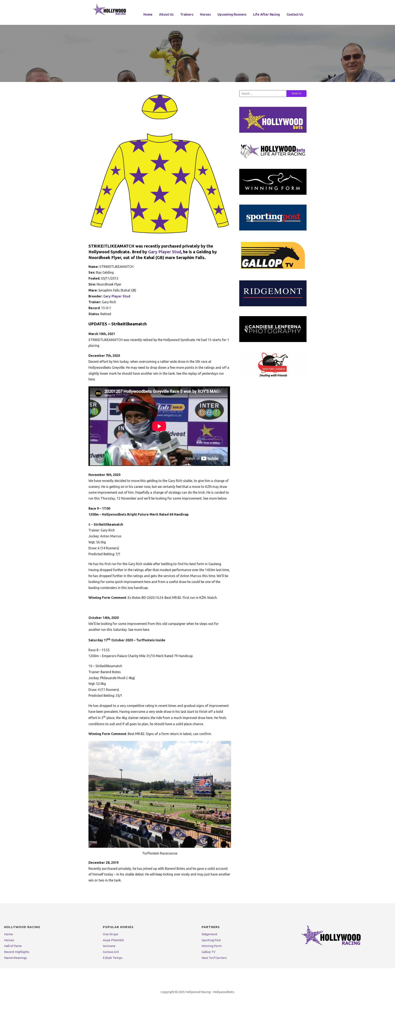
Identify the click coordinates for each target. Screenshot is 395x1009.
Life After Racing (266, 14)
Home (147, 14)
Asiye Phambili (113, 940)
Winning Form (212, 946)
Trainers (186, 14)
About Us (166, 14)
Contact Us (295, 14)
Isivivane (109, 946)
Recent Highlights (16, 952)
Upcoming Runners (231, 14)
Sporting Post (211, 940)
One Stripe (110, 934)
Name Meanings (15, 957)
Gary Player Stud (164, 251)
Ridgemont (209, 934)
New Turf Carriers (214, 957)
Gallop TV (208, 952)
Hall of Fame (13, 946)
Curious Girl (111, 952)
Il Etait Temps (112, 957)
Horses (205, 14)
